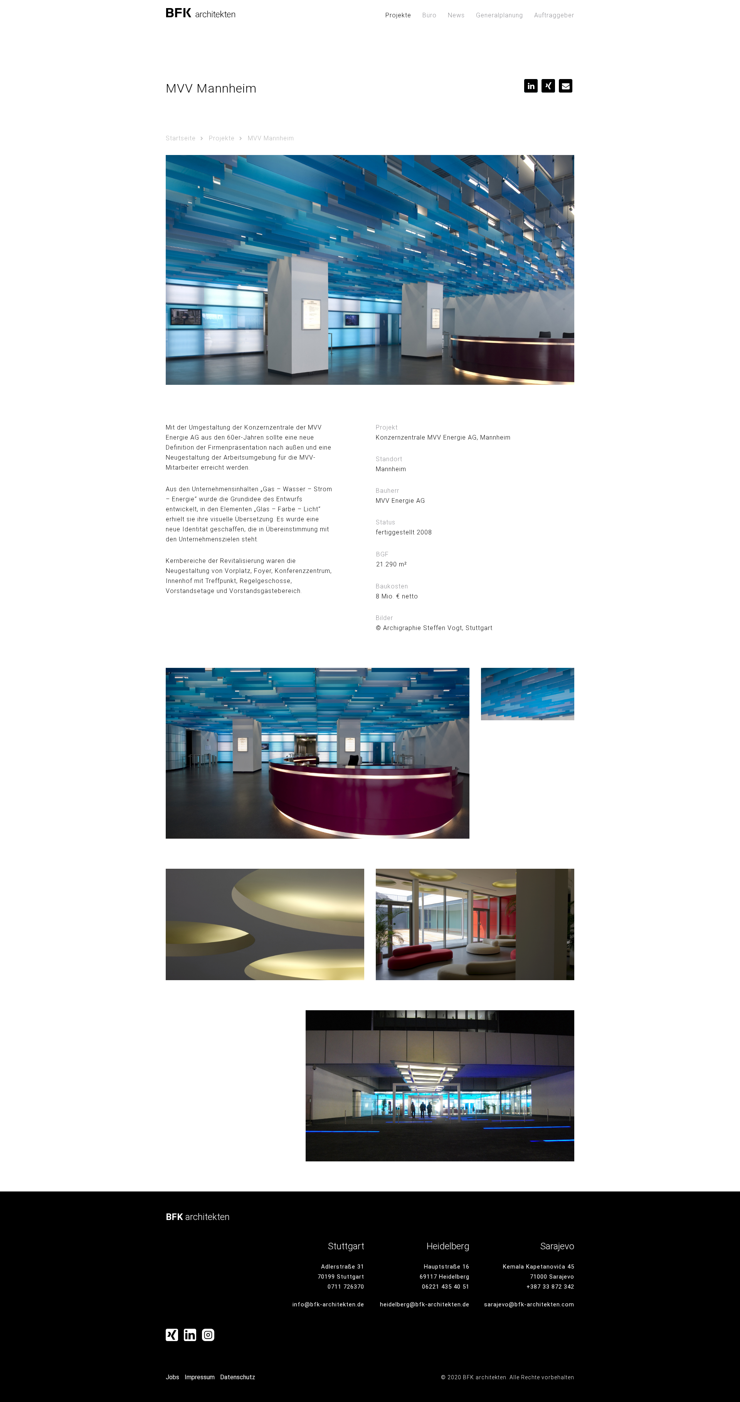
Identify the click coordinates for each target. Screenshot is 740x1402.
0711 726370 (346, 1286)
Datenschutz (237, 1377)
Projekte (398, 15)
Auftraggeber (554, 15)
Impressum (200, 1377)
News (456, 15)
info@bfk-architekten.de (328, 1304)
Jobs (172, 1377)
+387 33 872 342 (550, 1286)
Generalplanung (499, 15)
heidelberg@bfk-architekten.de (424, 1304)
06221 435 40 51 (445, 1286)
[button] (531, 86)
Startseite (181, 138)
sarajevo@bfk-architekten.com (529, 1304)
